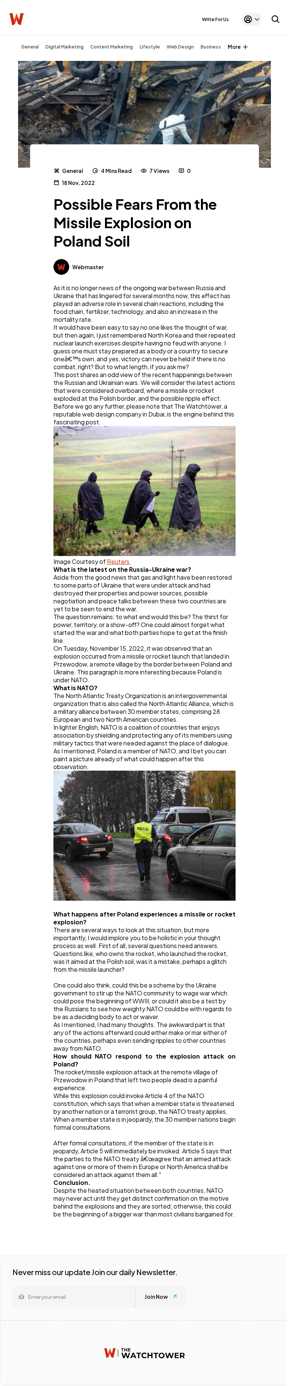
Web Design (180, 47)
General (30, 47)
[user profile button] (252, 19)
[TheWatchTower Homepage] (16, 19)
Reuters (119, 561)
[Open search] (275, 19)
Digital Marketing (65, 47)
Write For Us (215, 19)
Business (211, 47)
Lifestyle (150, 47)
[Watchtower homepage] (144, 1353)
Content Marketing (111, 47)
